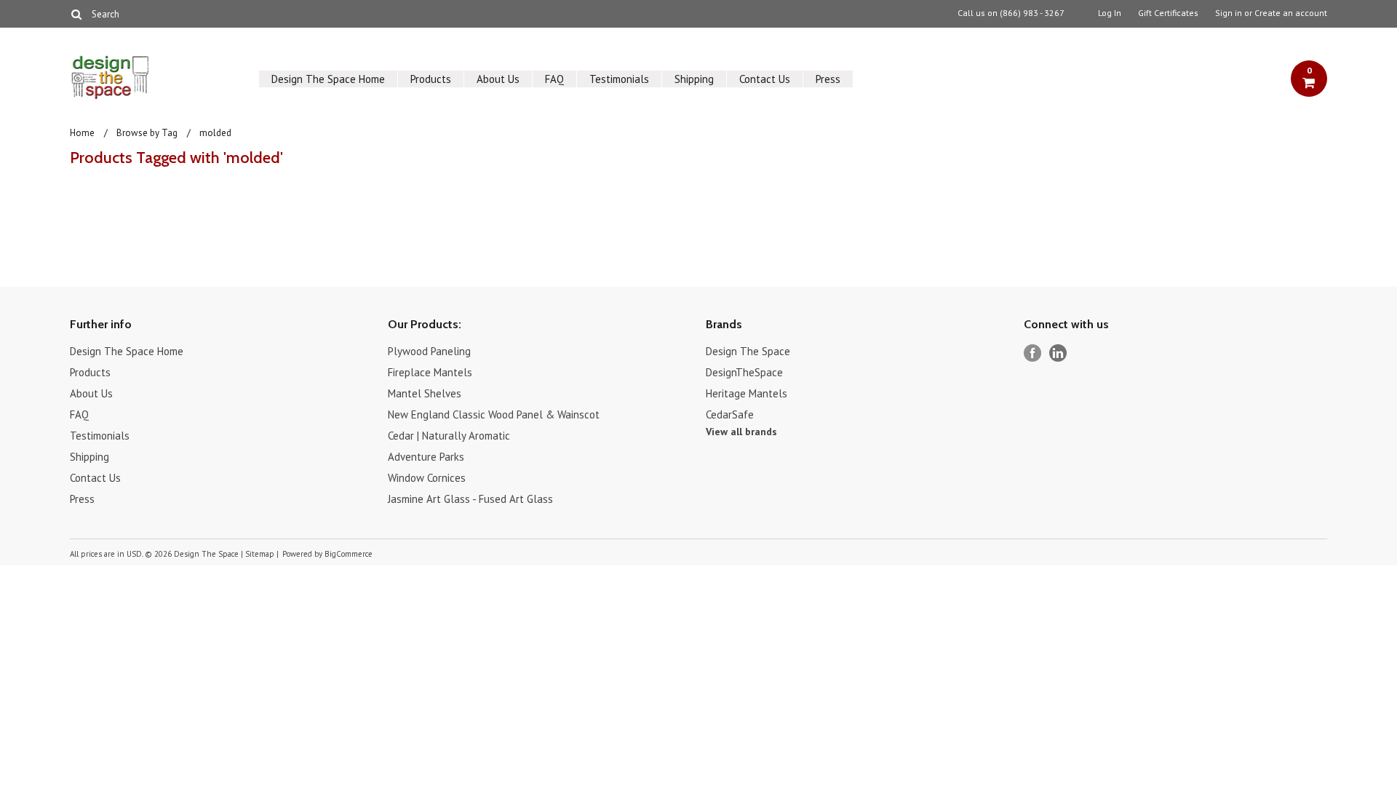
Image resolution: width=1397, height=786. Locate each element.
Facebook (1033, 353)
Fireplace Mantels (430, 372)
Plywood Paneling (429, 351)
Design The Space (748, 351)
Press (828, 79)
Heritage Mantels (746, 393)
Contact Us (764, 79)
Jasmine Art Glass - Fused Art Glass (470, 499)
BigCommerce (349, 554)
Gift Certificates (1168, 13)
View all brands (741, 431)
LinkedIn (1058, 353)
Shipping (694, 79)
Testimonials (619, 79)
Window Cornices (427, 478)
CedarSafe (730, 414)
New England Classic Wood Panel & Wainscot (494, 414)
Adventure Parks (426, 457)
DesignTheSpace (744, 372)
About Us (498, 79)
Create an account (1290, 13)
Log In (1109, 13)
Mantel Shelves (424, 393)
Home (82, 133)
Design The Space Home (328, 79)
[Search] (76, 13)
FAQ (554, 79)
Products (430, 79)
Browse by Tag (147, 133)
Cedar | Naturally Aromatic (449, 435)
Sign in (1228, 13)
